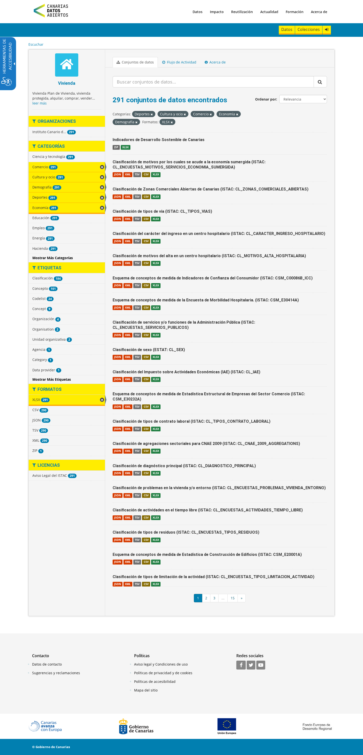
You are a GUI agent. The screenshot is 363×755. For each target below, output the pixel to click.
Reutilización (242, 11)
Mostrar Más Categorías (52, 257)
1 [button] (198, 598)
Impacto (217, 11)
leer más (39, 103)
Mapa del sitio (146, 690)
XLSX (125, 147)
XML (128, 174)
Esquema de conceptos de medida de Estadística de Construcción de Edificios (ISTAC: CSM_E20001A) (207, 554)
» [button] (241, 598)
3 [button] (214, 598)
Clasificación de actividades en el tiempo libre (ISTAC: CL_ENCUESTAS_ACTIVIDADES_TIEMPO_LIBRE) (208, 510)
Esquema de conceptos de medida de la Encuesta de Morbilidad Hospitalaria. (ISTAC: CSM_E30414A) (206, 300)
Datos (197, 11)
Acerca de (319, 11)
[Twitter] (251, 665)
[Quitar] (152, 114)
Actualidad (269, 11)
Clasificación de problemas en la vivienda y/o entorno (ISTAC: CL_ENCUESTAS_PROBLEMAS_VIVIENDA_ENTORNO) (219, 487)
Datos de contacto (47, 664)
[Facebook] (241, 665)
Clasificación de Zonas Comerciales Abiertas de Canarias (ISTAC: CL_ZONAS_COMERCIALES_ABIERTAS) (210, 189)
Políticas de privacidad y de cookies (163, 673)
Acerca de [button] (217, 62)
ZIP (116, 147)
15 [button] (233, 598)
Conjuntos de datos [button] (137, 62)
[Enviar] (320, 81)
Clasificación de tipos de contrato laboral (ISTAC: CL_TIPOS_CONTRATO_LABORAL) (191, 421)
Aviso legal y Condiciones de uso (161, 664)
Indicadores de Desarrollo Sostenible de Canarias (158, 139)
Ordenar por (265, 99)
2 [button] (206, 598)
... (223, 598)
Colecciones (309, 29)
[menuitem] (197, 11)
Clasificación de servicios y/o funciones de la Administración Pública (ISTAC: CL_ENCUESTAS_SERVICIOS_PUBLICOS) (184, 325)
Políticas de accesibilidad (155, 681)
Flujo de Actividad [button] (181, 62)
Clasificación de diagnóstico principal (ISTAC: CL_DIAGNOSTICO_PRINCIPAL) (184, 465)
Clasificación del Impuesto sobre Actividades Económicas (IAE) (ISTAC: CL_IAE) (186, 372)
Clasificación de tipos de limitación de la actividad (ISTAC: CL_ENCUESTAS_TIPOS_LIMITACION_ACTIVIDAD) (213, 576)
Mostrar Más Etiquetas (51, 379)
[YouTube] (260, 665)
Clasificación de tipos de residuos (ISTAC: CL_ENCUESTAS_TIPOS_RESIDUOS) (186, 532)
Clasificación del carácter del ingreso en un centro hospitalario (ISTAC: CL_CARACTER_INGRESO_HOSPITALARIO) (219, 233)
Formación (294, 11)
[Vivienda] (66, 65)
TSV (137, 174)
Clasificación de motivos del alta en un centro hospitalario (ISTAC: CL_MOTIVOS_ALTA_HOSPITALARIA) (209, 255)
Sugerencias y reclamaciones (56, 673)
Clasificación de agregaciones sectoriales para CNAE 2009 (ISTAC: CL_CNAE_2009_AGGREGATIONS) (206, 443)
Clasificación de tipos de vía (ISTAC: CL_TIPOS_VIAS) (162, 211)
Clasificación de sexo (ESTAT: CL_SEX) (149, 349)
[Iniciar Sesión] (327, 29)
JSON (117, 174)
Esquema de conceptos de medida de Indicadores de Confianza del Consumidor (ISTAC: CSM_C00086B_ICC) (213, 278)
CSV (146, 174)
